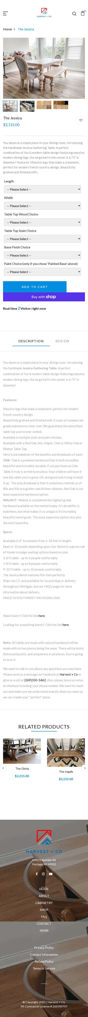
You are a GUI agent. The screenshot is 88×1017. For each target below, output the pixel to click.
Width (8, 198)
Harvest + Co (69, 674)
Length (9, 181)
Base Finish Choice (17, 247)
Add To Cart (35, 287)
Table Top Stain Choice (20, 231)
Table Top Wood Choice (21, 214)
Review (62, 341)
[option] (44, 68)
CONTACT (44, 923)
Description (31, 341)
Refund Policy (44, 961)
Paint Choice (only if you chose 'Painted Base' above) (41, 263)
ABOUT (44, 896)
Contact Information (44, 954)
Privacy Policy (44, 947)
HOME (44, 889)
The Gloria (22, 768)
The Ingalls (66, 771)
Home (7, 29)
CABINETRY (44, 903)
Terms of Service (44, 968)
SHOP (44, 910)
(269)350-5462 (35, 680)
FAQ (44, 916)
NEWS (44, 930)
